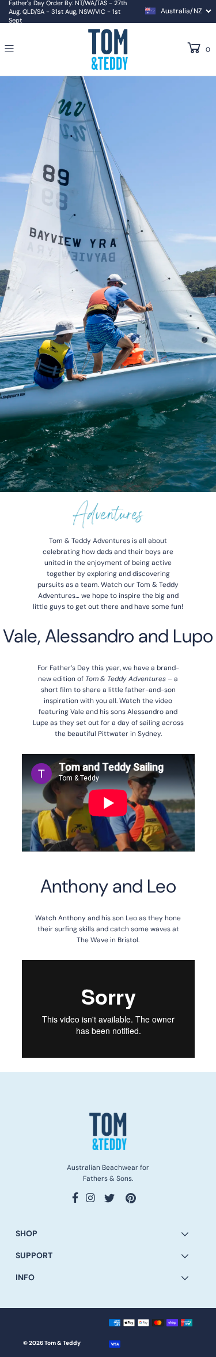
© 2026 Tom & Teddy (52, 1343)
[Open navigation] (23, 48)
